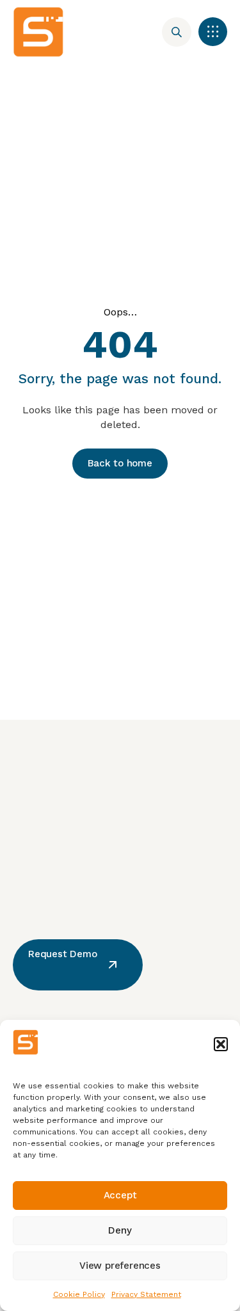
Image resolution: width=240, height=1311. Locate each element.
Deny (119, 1230)
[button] (220, 1044)
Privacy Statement (146, 1294)
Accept (120, 1195)
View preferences (120, 1265)
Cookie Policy (79, 1294)
